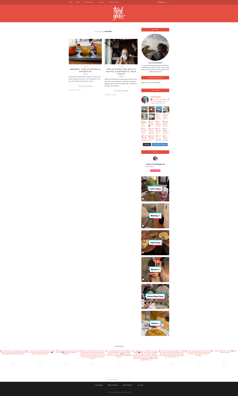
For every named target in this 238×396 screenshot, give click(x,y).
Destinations (88, 2)
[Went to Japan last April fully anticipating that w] (144, 138)
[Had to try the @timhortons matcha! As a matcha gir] (166, 109)
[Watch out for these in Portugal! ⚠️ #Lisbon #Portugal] (155, 215)
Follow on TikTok (155, 170)
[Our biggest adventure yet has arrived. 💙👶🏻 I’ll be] (166, 131)
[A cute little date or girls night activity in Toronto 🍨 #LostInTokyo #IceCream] (155, 188)
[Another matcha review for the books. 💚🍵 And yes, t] (152, 131)
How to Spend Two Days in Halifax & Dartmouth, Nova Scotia (121, 71)
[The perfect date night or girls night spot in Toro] (159, 124)
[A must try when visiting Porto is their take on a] (166, 116)
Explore (101, 2)
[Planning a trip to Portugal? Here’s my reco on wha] (152, 109)
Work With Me (114, 2)
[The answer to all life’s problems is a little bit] (159, 116)
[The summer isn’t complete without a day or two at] (144, 109)
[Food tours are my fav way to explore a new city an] (144, 131)
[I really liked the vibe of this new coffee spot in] (166, 124)
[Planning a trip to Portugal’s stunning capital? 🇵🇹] (152, 116)
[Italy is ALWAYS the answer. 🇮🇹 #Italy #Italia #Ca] (144, 124)
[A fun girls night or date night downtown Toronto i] (159, 131)
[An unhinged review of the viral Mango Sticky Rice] (144, 116)
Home (71, 2)
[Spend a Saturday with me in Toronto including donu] (159, 138)
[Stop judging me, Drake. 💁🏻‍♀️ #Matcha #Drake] (155, 269)
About (78, 2)
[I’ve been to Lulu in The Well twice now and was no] (166, 138)
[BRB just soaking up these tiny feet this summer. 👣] (159, 109)
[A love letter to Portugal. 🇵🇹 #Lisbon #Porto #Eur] (152, 124)
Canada (85, 66)
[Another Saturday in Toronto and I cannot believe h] (152, 138)
